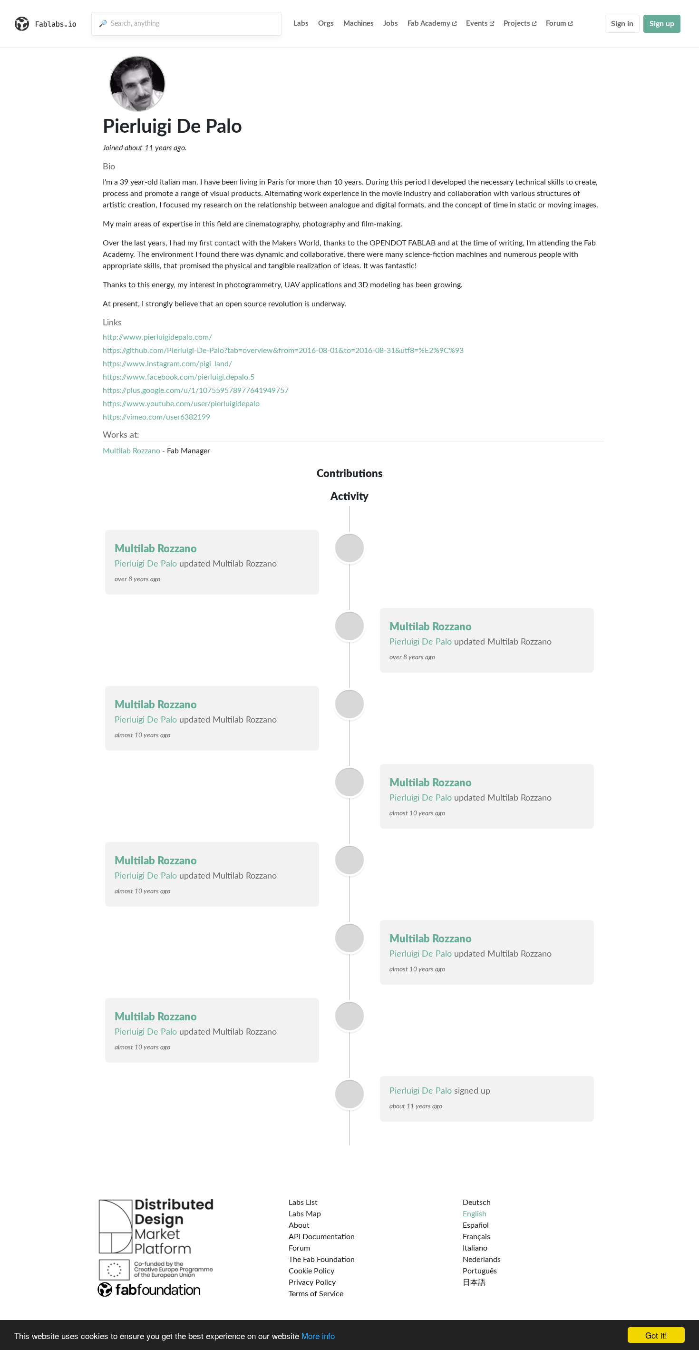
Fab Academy (429, 23)
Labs (301, 23)
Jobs (390, 23)
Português (480, 1271)
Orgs (326, 23)
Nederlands (482, 1259)
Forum (556, 23)
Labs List (303, 1202)
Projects (517, 23)
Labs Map (305, 1214)
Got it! (656, 1335)
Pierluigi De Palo (146, 564)
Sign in (622, 24)
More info (318, 1335)
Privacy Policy (312, 1282)
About (299, 1225)
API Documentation (322, 1237)
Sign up (662, 24)
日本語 (474, 1282)
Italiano (475, 1248)
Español (476, 1225)
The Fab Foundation (322, 1259)
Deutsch (477, 1202)
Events (477, 23)
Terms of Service (316, 1294)
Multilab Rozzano (131, 451)
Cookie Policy (311, 1271)
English (474, 1214)
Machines (358, 23)
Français (476, 1237)
